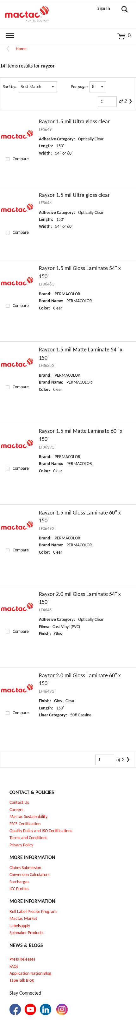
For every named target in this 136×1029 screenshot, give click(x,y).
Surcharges (19, 882)
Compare (21, 159)
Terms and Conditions (28, 838)
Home (21, 49)
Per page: (79, 87)
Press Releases (22, 959)
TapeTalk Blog (21, 980)
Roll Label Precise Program (33, 911)
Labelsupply (19, 926)
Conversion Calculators (29, 875)
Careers (16, 810)
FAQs (13, 966)
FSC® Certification (24, 824)
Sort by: (9, 87)
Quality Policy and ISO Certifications (40, 831)
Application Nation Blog (30, 973)
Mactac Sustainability (28, 816)
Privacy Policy (21, 845)
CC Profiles (20, 889)
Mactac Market (23, 918)
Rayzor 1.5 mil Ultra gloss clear (74, 122)
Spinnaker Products (26, 933)
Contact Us (19, 802)
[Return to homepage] (27, 14)
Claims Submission (25, 868)
